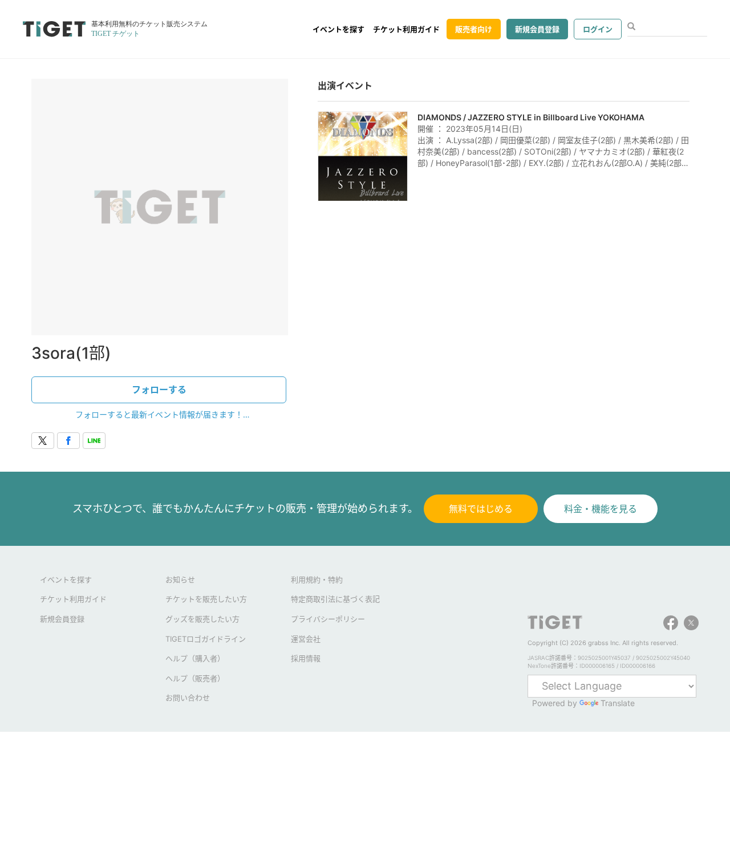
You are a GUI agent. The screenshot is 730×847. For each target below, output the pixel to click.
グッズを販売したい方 (202, 618)
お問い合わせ (187, 697)
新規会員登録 (537, 29)
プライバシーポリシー (328, 618)
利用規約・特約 (317, 579)
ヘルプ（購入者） (195, 658)
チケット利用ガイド (406, 29)
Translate (618, 703)
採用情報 (306, 658)
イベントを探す (338, 29)
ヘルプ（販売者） (195, 678)
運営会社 (306, 638)
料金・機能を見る (600, 508)
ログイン (598, 29)
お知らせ (180, 579)
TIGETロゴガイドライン (205, 638)
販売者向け (473, 29)
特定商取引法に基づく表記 (335, 598)
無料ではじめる (481, 508)
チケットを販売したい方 (206, 598)
